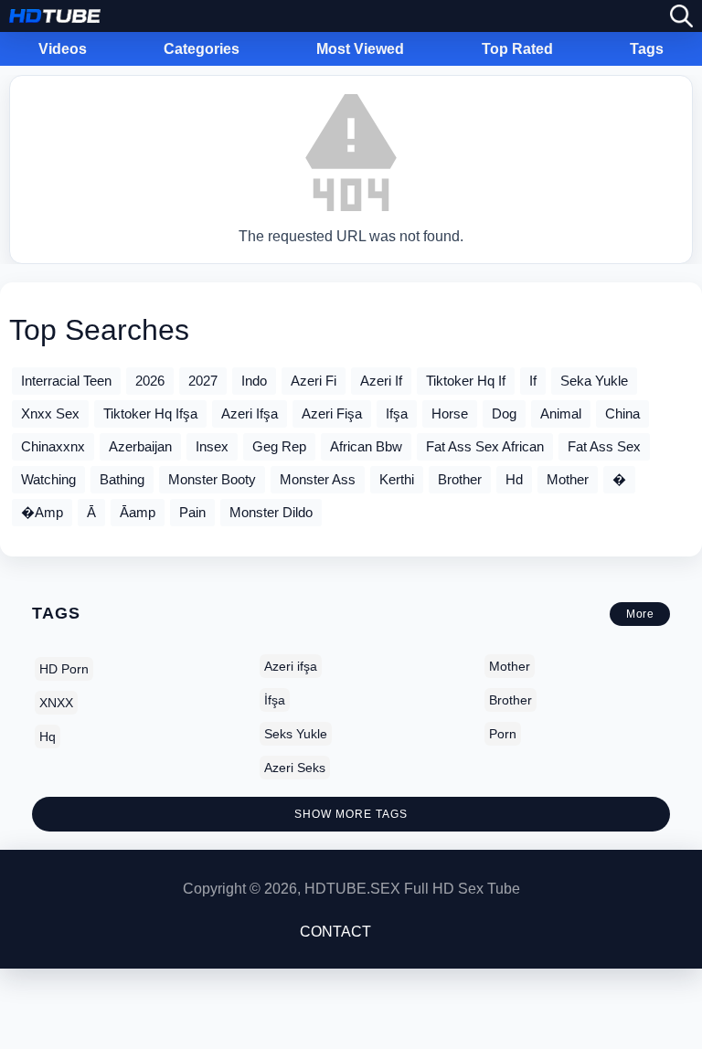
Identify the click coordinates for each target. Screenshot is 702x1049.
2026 (150, 380)
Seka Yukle (594, 380)
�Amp (42, 512)
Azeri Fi (313, 380)
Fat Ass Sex (604, 446)
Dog (504, 413)
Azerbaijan (140, 446)
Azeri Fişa (332, 413)
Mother (568, 479)
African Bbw (366, 446)
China (622, 413)
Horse (449, 413)
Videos (62, 49)
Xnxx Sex (50, 413)
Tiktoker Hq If (465, 380)
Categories (201, 49)
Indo (254, 380)
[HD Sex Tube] (55, 16)
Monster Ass (318, 479)
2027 (203, 380)
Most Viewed (360, 49)
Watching (48, 479)
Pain (192, 512)
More (640, 614)
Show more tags (351, 814)
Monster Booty (212, 479)
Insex (212, 446)
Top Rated (517, 49)
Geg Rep (279, 446)
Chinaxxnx (53, 446)
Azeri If (381, 380)
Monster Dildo (271, 512)
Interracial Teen (66, 380)
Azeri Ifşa (249, 413)
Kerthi (396, 479)
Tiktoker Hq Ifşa (150, 413)
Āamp (137, 512)
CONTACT (335, 931)
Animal (560, 413)
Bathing (122, 479)
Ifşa (397, 413)
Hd (514, 479)
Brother (460, 479)
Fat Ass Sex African (485, 446)
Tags (647, 49)
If (533, 380)
